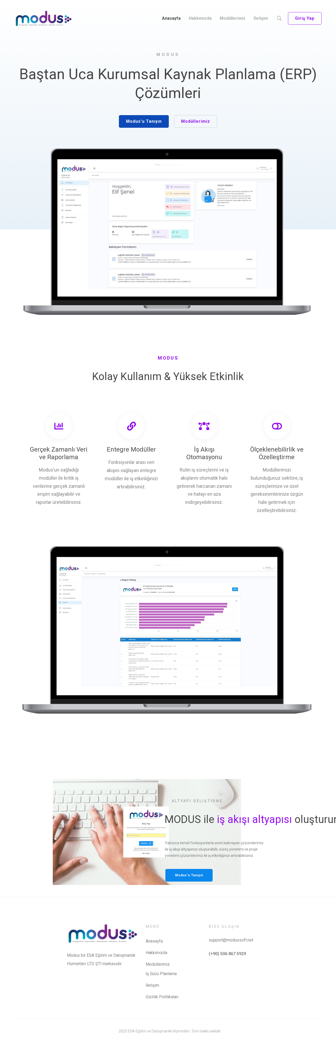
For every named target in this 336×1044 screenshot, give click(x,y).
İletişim (152, 985)
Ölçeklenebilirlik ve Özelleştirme (276, 453)
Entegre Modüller (131, 449)
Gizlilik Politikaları (162, 996)
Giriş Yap (304, 18)
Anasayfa (154, 941)
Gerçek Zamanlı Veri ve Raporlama (58, 453)
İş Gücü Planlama (161, 973)
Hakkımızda (156, 952)
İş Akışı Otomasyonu (204, 453)
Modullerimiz (158, 964)
